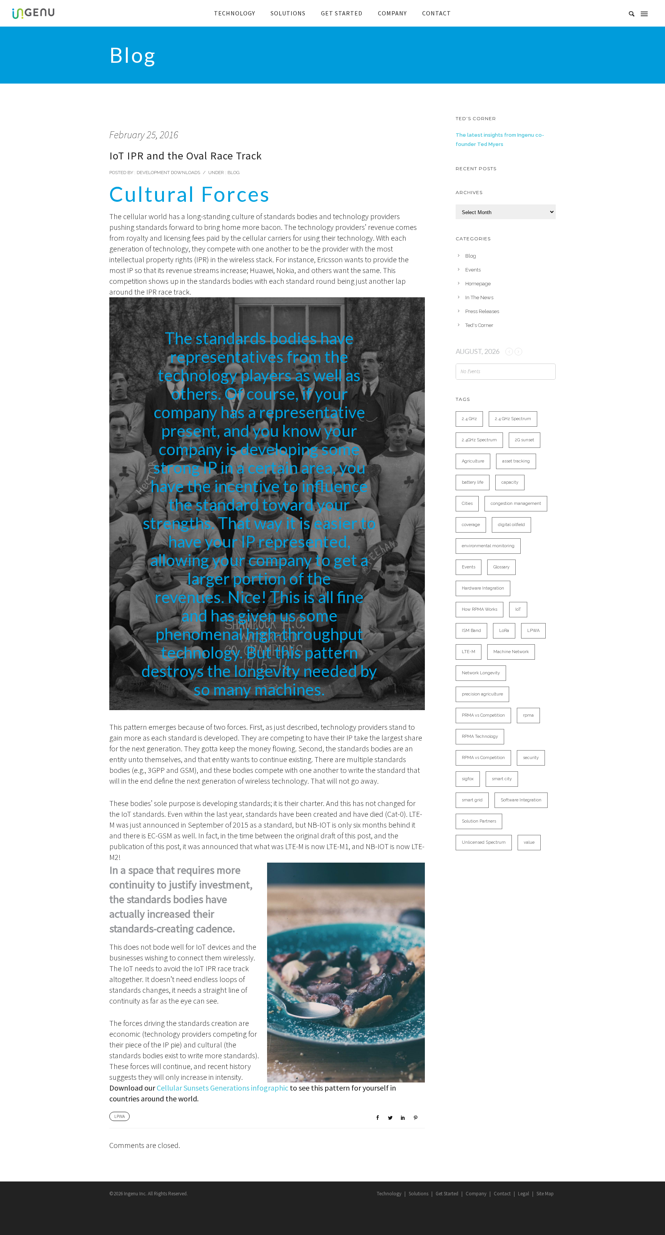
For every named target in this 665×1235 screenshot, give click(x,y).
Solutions (418, 1193)
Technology (389, 1193)
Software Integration (521, 800)
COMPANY (392, 13)
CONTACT (436, 13)
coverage (471, 524)
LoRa (504, 630)
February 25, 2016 (143, 134)
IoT (518, 609)
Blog (233, 172)
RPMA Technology (480, 736)
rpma (528, 715)
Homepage (478, 284)
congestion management (516, 503)
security (531, 757)
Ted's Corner (479, 325)
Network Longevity (481, 672)
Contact (502, 1193)
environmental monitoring (488, 545)
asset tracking (516, 461)
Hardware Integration (483, 588)
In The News (479, 297)
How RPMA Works (479, 609)
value (529, 842)
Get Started (447, 1193)
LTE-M (468, 651)
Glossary (501, 567)
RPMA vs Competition (483, 757)
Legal (523, 1193)
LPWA (119, 1116)
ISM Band (471, 630)
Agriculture (473, 461)
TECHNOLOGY (234, 13)
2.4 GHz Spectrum (513, 418)
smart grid (472, 800)
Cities (467, 503)
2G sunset (524, 439)
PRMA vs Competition (483, 715)
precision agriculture (482, 694)
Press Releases (482, 311)
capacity (509, 482)
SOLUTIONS (288, 13)
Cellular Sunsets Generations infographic (222, 1088)
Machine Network (511, 651)
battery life (472, 482)
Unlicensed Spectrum (484, 842)
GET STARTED (342, 13)
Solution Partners (479, 821)
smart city (502, 778)
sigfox (468, 778)
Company (476, 1193)
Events (473, 270)
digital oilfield (511, 524)
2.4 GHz (469, 418)
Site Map (545, 1193)
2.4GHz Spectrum (479, 439)
